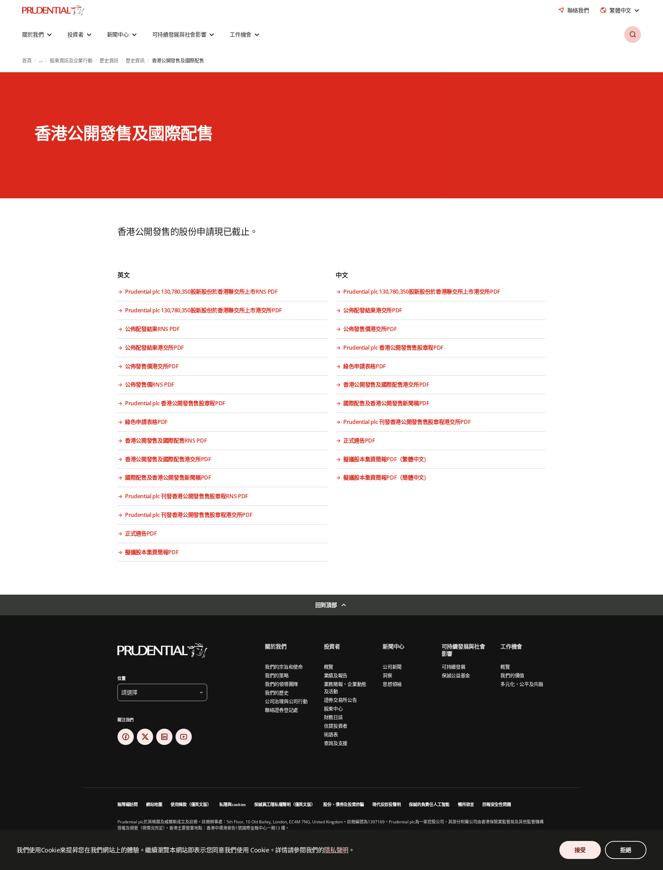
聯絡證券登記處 (281, 710)
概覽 (328, 666)
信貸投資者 (336, 725)
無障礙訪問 (127, 804)
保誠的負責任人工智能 (429, 804)
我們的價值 (512, 675)
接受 (580, 850)
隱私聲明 (336, 850)
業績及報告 (336, 675)
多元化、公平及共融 (521, 684)
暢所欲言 (466, 804)
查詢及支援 (336, 743)
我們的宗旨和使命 (284, 666)
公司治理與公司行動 (286, 701)
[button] (38, 34)
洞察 (387, 675)
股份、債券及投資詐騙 (343, 804)
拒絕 (625, 850)
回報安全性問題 (496, 804)
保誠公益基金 (456, 675)
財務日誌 (333, 717)
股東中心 (333, 708)
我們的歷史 (277, 692)
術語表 (331, 734)
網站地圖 (154, 804)
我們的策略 (277, 675)
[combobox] (620, 10)
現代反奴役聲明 (386, 804)
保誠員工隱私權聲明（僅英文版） (284, 804)
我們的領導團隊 (281, 684)
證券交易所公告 (340, 700)
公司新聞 (392, 666)
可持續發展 (453, 666)
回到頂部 (326, 605)
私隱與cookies (232, 804)
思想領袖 (392, 684)
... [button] (40, 60)
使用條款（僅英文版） (191, 804)
